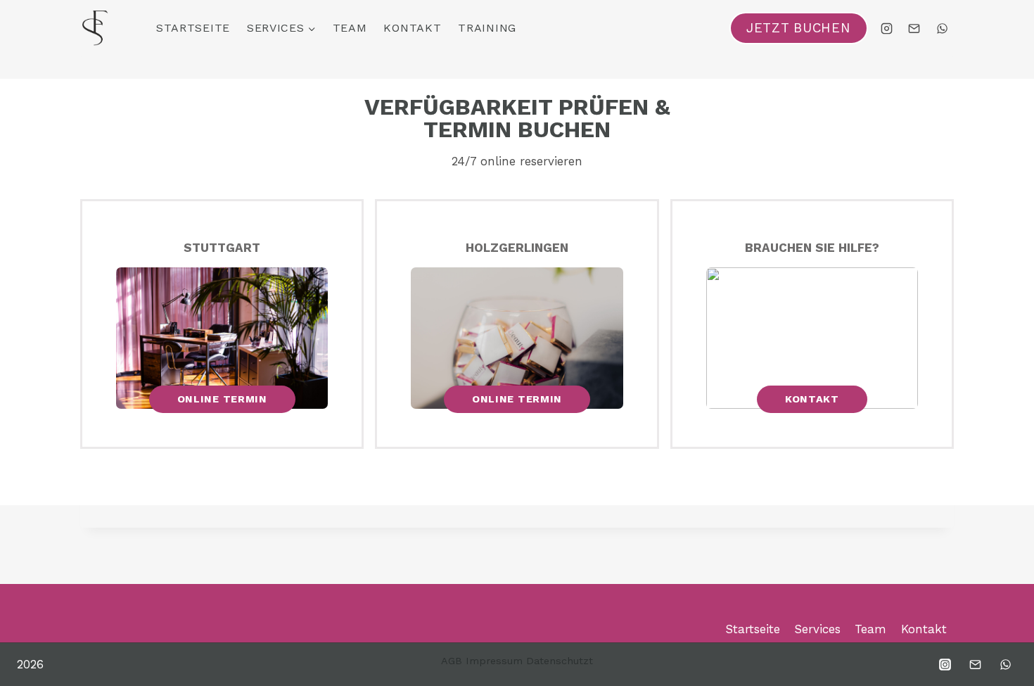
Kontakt (412, 27)
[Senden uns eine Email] (975, 664)
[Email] (914, 28)
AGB (451, 660)
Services (817, 629)
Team (350, 27)
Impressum (494, 660)
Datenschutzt (559, 660)
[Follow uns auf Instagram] (945, 664)
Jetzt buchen (798, 28)
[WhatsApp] (942, 28)
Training (487, 27)
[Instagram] (887, 28)
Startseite (193, 27)
